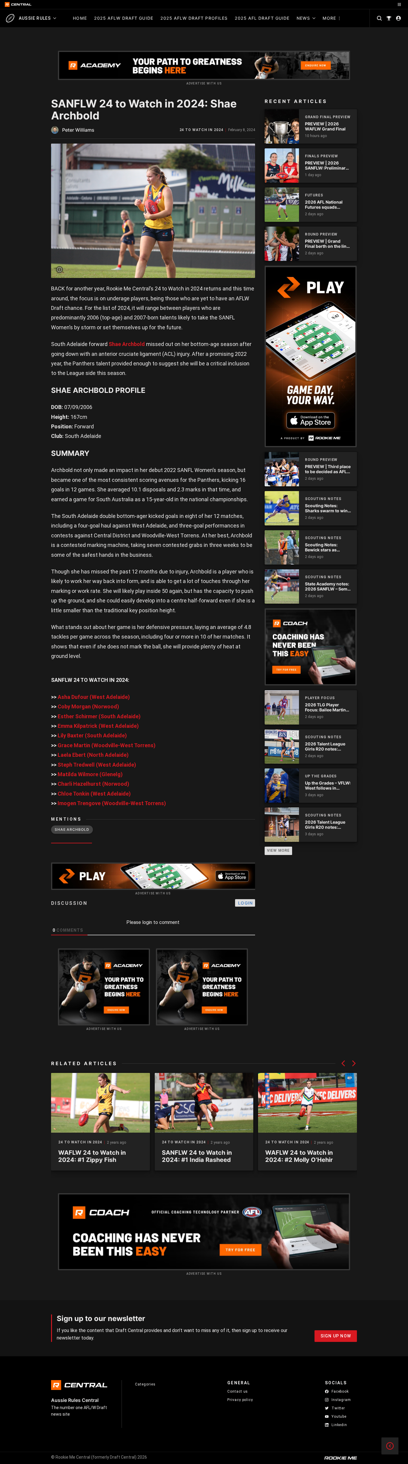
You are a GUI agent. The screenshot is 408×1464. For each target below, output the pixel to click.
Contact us (237, 1391)
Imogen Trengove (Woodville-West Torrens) (112, 803)
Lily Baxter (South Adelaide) (92, 735)
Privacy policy (240, 1400)
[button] (343, 1063)
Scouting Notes (323, 499)
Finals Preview (321, 156)
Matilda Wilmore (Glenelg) (90, 774)
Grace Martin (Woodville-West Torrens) (107, 745)
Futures (314, 195)
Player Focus (320, 698)
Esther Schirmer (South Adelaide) (99, 716)
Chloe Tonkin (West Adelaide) (94, 794)
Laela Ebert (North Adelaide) (93, 755)
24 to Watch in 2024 (201, 130)
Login (245, 902)
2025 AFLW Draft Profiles (194, 18)
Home (80, 18)
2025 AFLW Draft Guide (123, 18)
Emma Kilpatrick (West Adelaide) (98, 726)
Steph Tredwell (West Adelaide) (97, 765)
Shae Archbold (127, 344)
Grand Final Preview (328, 117)
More (329, 18)
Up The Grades (321, 776)
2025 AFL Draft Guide (262, 18)
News (303, 18)
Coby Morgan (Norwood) (88, 706)
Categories (145, 1384)
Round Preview (321, 234)
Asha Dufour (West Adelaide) (94, 697)
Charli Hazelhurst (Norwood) (93, 784)
